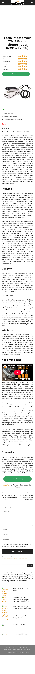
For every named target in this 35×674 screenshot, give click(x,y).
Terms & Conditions (23, 647)
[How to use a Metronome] (6, 636)
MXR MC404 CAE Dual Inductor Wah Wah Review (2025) (26, 497)
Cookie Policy (27, 649)
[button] (3, 2)
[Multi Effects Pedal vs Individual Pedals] (6, 627)
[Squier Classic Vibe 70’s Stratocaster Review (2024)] (5, 611)
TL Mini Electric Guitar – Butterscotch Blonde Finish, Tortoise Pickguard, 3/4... (21, 599)
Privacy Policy (7, 649)
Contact (14, 647)
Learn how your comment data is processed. (16, 558)
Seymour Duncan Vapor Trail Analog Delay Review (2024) (9, 497)
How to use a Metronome (21, 634)
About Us (7, 647)
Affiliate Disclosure (17, 649)
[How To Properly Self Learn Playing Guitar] (6, 619)
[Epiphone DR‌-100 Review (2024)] (5, 592)
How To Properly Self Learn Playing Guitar (21, 617)
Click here (6, 485)
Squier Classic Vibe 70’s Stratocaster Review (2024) (22, 607)
